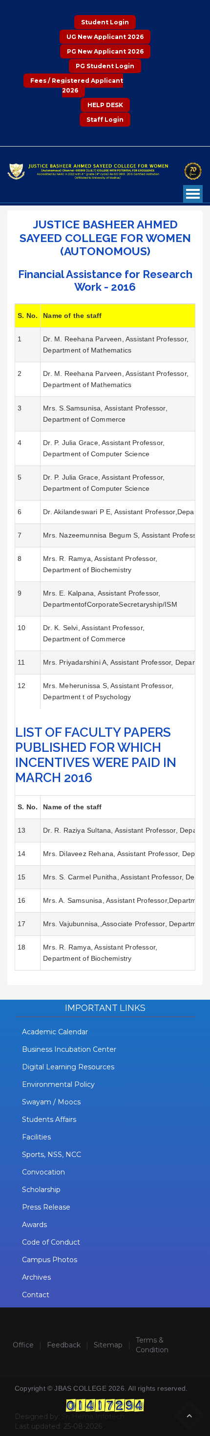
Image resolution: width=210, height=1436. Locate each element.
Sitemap (108, 1345)
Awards (34, 1224)
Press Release (46, 1207)
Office (23, 1345)
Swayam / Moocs (51, 1102)
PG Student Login (105, 66)
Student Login (105, 22)
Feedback (64, 1345)
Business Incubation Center (69, 1049)
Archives (36, 1277)
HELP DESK (105, 105)
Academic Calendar (55, 1031)
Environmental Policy (58, 1084)
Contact (35, 1294)
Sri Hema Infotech (93, 1416)
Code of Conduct (51, 1242)
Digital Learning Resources (68, 1067)
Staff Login (105, 119)
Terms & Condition (152, 1345)
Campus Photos (49, 1259)
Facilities (36, 1137)
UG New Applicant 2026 (105, 36)
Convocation (43, 1172)
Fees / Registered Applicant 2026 (76, 85)
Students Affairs (49, 1119)
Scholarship (41, 1189)
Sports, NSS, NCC (51, 1154)
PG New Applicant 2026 (105, 51)
